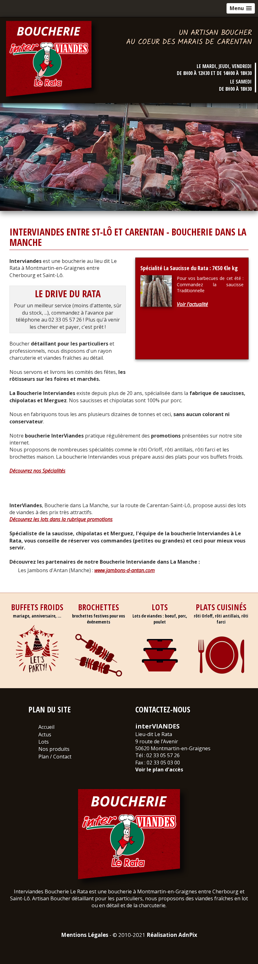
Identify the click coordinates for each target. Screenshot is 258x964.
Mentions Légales (84, 934)
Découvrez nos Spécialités (37, 470)
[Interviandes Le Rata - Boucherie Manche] (52, 61)
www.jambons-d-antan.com (124, 570)
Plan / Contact (54, 756)
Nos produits (54, 749)
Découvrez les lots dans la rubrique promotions (61, 519)
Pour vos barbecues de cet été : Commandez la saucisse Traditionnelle (210, 284)
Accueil (46, 726)
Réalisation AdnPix (172, 934)
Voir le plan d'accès (159, 769)
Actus (44, 734)
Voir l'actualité (192, 304)
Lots (43, 741)
